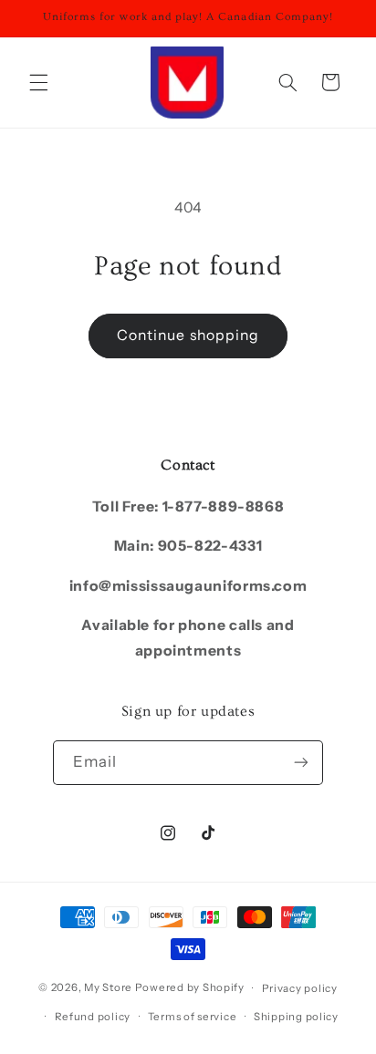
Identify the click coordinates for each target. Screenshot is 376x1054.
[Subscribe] (301, 762)
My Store (108, 988)
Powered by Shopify (190, 988)
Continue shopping (188, 335)
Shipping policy (296, 1016)
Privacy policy (300, 988)
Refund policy (93, 1016)
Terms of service (192, 1016)
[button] (38, 82)
